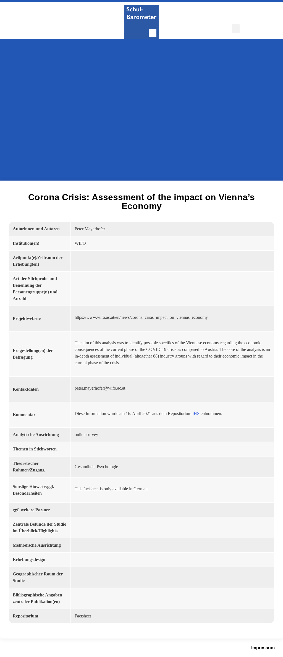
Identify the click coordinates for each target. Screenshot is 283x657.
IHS (196, 413)
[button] (236, 28)
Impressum (263, 647)
